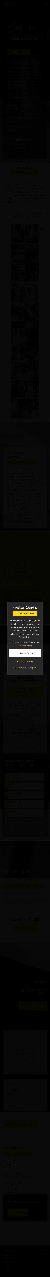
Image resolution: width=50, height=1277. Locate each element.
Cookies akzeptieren (26, 653)
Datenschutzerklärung (25, 645)
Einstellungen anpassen (25, 661)
